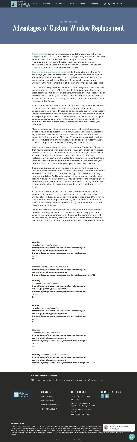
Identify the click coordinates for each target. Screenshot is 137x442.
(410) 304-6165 (113, 4)
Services (46, 4)
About (82, 4)
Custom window (40, 54)
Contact (94, 4)
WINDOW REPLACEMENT (50, 405)
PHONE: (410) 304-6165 (80, 396)
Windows (59, 4)
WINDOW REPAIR (47, 400)
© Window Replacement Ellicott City (68, 440)
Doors (71, 4)
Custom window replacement (46, 72)
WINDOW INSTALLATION (50, 396)
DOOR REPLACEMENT (49, 409)
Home (35, 4)
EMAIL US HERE (76, 400)
